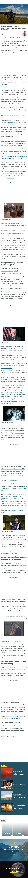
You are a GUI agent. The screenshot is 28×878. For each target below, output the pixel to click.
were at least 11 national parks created (15, 670)
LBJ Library (5, 342)
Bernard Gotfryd (6, 638)
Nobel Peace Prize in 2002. (16, 718)
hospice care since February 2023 (10, 104)
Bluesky (19, 722)
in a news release (10, 122)
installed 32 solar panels (12, 346)
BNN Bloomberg (19, 433)
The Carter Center (7, 422)
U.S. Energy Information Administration (14, 382)
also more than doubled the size (12, 673)
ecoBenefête (10, 178)
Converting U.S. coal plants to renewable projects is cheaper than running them (13, 110)
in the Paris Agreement (11, 480)
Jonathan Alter (15, 565)
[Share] (2, 34)
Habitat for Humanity (17, 707)
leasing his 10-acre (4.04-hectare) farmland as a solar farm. (14, 488)
